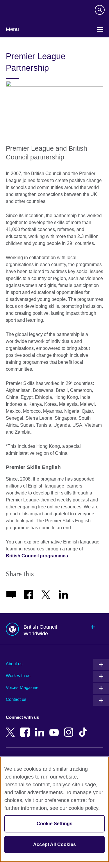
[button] (54, 628)
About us (14, 663)
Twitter (11, 728)
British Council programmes (37, 555)
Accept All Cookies (54, 844)
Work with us (18, 675)
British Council (20, 10)
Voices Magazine (22, 687)
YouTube (55, 728)
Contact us (16, 699)
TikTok (84, 728)
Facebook (26, 728)
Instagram (70, 728)
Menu (12, 29)
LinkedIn (41, 728)
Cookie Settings (54, 823)
